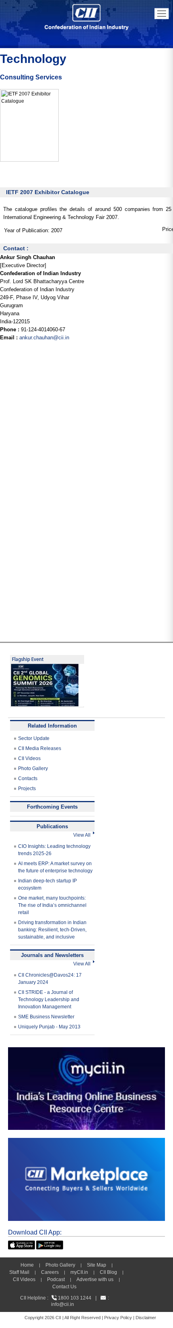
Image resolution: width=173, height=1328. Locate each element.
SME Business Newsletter (46, 1017)
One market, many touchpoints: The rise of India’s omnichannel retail (52, 905)
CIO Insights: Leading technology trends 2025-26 (54, 849)
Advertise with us (94, 1279)
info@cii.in (62, 1304)
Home (27, 1265)
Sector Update (33, 738)
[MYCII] (86, 1051)
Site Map (96, 1265)
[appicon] (21, 1244)
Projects (27, 788)
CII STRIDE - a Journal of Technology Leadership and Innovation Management (48, 999)
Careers (50, 1272)
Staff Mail (19, 1272)
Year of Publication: (26, 230)
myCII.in (79, 1272)
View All (83, 835)
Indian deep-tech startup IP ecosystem (47, 884)
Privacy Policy (118, 1317)
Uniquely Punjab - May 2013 (49, 1027)
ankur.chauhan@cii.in (44, 338)
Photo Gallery (33, 768)
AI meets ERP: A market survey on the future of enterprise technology (55, 867)
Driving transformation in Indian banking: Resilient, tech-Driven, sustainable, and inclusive (52, 930)
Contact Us (64, 1286)
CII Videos (29, 758)
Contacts (27, 778)
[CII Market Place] (86, 1141)
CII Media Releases (39, 748)
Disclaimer (146, 1317)
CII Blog (108, 1272)
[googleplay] (49, 1244)
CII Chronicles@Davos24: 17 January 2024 (50, 978)
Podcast (56, 1279)
